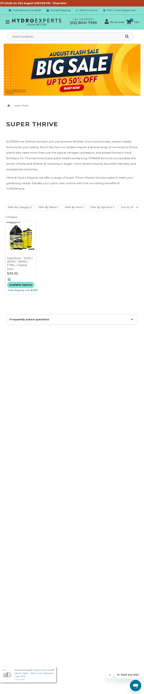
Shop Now (54, 3)
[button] (114, 22)
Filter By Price (73, 207)
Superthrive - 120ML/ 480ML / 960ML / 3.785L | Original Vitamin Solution (20, 263)
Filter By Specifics (101, 207)
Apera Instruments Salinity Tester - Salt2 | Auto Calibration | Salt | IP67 (34, 673)
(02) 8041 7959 (83, 23)
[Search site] (127, 37)
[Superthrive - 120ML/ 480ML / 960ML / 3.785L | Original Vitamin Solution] (21, 239)
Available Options (20, 284)
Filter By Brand (47, 207)
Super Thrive (21, 105)
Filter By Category (19, 207)
